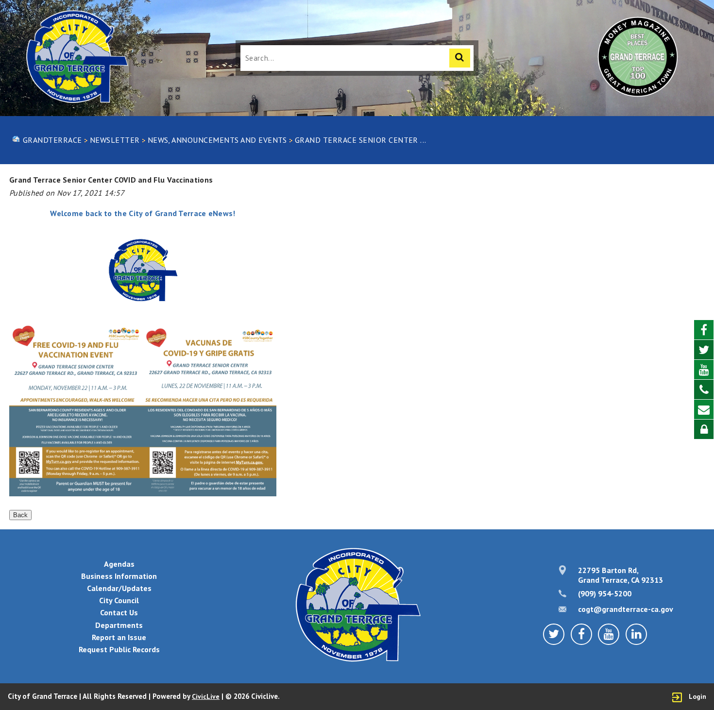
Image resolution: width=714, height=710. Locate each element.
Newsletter (115, 140)
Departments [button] (119, 625)
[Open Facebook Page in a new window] (704, 330)
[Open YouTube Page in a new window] (704, 370)
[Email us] (704, 410)
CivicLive (206, 696)
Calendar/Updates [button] (119, 588)
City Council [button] (119, 600)
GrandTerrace (52, 140)
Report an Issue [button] (119, 637)
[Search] (459, 58)
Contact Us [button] (119, 612)
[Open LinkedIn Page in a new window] (636, 634)
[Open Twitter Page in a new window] (704, 350)
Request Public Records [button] (119, 649)
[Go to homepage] (76, 58)
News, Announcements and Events (217, 140)
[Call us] (704, 390)
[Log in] (704, 429)
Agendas (119, 564)
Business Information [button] (119, 576)
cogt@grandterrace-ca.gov (625, 609)
